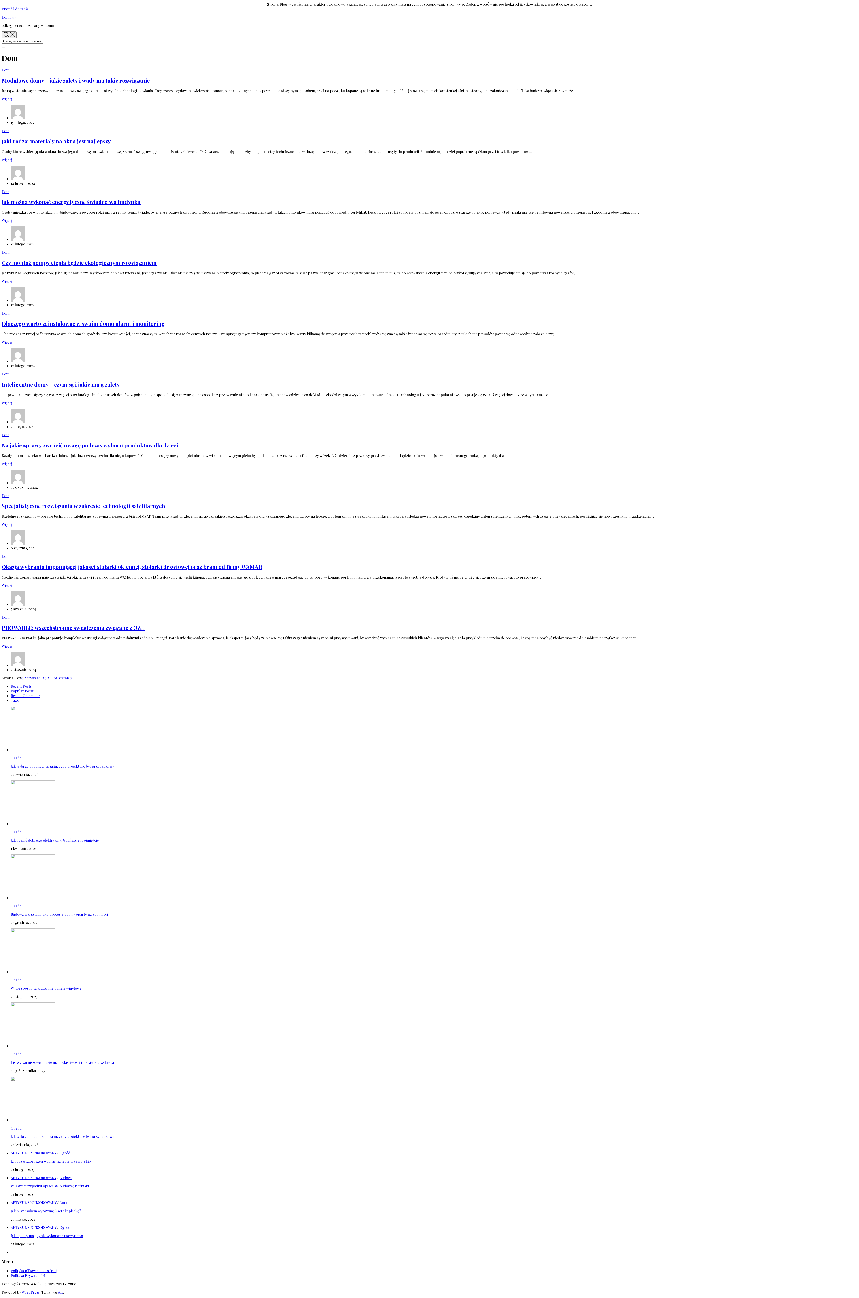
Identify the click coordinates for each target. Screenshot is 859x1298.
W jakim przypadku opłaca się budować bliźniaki (50, 1186)
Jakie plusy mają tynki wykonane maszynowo (47, 1235)
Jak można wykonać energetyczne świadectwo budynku (71, 201)
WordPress (31, 1292)
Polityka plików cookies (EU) (34, 1270)
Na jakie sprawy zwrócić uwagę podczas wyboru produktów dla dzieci (90, 445)
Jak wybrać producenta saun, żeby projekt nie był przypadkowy (62, 766)
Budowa (66, 1177)
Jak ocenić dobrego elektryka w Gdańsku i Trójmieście (55, 840)
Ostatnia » (64, 678)
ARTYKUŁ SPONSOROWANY (33, 1153)
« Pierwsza (29, 678)
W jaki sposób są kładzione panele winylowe (46, 988)
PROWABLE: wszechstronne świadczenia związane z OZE (73, 627)
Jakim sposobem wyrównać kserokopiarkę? (46, 1211)
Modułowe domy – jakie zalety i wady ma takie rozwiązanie (76, 80)
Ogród (16, 757)
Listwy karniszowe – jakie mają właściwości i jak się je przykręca (62, 1062)
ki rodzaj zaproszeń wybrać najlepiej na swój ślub (51, 1161)
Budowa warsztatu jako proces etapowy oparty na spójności (59, 914)
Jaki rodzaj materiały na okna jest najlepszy (56, 141)
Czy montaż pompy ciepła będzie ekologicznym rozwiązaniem (79, 262)
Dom (5, 70)
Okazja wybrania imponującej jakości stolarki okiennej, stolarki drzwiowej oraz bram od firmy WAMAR (132, 566)
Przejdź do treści (16, 8)
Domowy (9, 17)
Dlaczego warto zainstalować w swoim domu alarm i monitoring (83, 323)
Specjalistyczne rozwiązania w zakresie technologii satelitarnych (83, 505)
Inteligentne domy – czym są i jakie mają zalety (61, 384)
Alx (60, 1292)
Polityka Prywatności (28, 1275)
